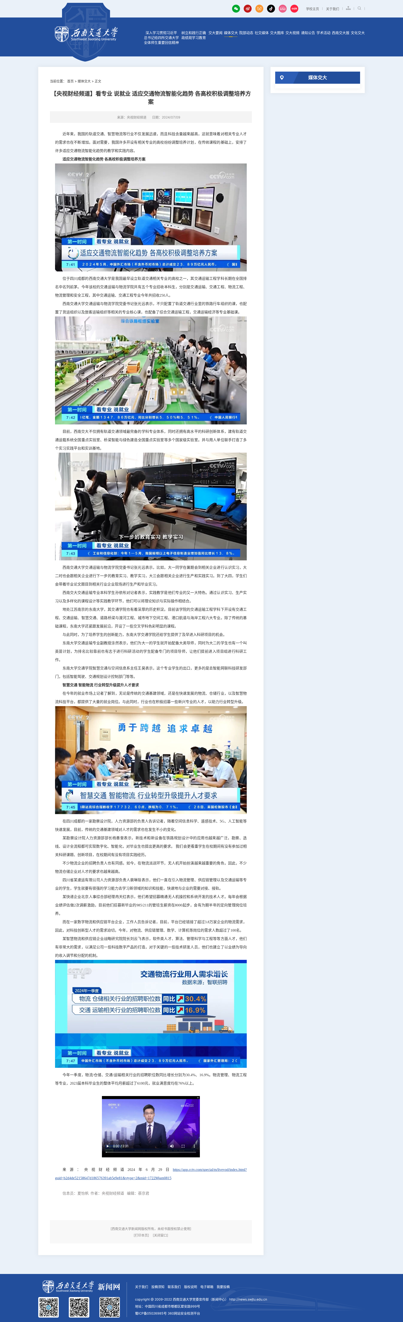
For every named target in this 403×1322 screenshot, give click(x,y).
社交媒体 (262, 33)
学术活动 (323, 33)
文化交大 (358, 33)
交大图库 (277, 33)
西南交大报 (340, 33)
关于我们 (332, 9)
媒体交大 (231, 33)
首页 (70, 81)
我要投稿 (223, 1287)
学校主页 (312, 9)
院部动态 (246, 33)
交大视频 (292, 33)
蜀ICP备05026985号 (151, 1313)
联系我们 (174, 1287)
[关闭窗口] (160, 1235)
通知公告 (308, 33)
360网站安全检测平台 (184, 1313)
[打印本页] (141, 1235)
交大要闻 (215, 33)
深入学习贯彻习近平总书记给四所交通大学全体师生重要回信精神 (161, 38)
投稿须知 (157, 1287)
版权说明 (190, 1287)
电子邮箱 (206, 1287)
